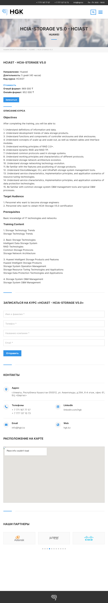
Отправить (12, 353)
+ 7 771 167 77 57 (43, 2)
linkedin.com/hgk (73, 409)
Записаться (11, 100)
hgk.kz (67, 427)
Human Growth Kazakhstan (15, 50)
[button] (42, 548)
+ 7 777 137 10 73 (62, 2)
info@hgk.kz (78, 2)
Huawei (32, 50)
